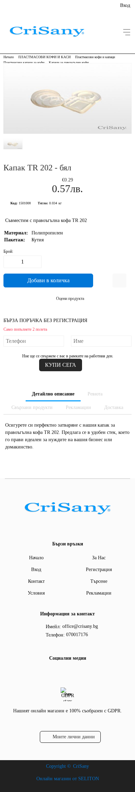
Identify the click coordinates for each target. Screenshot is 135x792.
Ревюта (95, 394)
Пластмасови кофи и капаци (95, 57)
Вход (125, 5)
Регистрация (99, 569)
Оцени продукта (70, 298)
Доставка (113, 407)
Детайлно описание (53, 394)
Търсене (98, 581)
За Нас (99, 557)
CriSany (81, 766)
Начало (8, 57)
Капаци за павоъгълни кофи (69, 62)
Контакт (36, 581)
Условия (36, 593)
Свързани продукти (32, 407)
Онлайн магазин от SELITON (67, 778)
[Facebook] (66, 672)
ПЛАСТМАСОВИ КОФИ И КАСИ (44, 57)
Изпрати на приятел (119, 280)
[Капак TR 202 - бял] (67, 132)
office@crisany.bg (80, 626)
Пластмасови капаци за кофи (23, 62)
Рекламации (78, 407)
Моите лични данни (74, 736)
